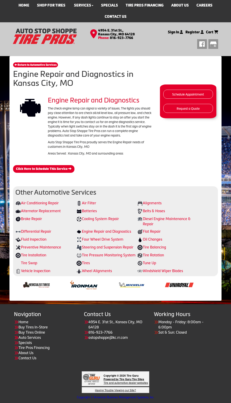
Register (193, 32)
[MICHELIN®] (120, 284)
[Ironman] (72, 284)
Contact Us (116, 16)
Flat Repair (152, 231)
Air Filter (89, 203)
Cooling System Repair (100, 219)
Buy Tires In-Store (33, 327)
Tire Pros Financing (34, 348)
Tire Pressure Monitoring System (109, 255)
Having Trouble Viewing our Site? (115, 390)
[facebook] (202, 43)
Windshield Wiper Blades (163, 271)
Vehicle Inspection (35, 271)
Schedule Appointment (188, 94)
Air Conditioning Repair (40, 203)
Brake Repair (31, 219)
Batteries (89, 211)
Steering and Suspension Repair (107, 247)
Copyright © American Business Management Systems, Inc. (115, 397)
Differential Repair (36, 231)
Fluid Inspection (33, 239)
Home (23, 322)
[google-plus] (213, 43)
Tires (86, 263)
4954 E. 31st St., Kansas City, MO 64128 (116, 32)
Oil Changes (152, 239)
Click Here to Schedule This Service (42, 169)
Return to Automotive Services (37, 64)
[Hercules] (25, 284)
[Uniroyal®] (167, 284)
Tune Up (149, 263)
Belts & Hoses (154, 211)
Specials (25, 343)
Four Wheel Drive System (102, 239)
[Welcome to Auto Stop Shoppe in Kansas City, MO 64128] (45, 36)
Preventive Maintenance (41, 247)
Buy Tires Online (31, 332)
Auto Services (29, 337)
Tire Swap (29, 263)
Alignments (152, 203)
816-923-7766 (121, 38)
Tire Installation (33, 255)
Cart (210, 32)
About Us (25, 353)
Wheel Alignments (97, 271)
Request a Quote (188, 108)
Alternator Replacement (41, 211)
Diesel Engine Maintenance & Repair (167, 221)
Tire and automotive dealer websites (126, 381)
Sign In (174, 32)
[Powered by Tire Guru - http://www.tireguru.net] (91, 379)
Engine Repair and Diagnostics (106, 231)
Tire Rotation (153, 255)
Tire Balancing (154, 247)
